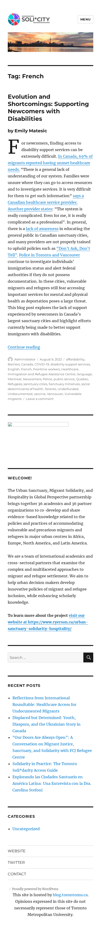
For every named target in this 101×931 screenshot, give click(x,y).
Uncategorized (26, 828)
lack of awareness (42, 228)
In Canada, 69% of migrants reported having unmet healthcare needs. (50, 163)
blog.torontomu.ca (70, 894)
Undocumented (20, 394)
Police (47, 379)
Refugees (15, 384)
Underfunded (68, 389)
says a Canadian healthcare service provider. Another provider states (46, 202)
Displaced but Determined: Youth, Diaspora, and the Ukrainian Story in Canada (46, 724)
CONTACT (17, 874)
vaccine (40, 394)
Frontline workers (46, 369)
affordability (75, 359)
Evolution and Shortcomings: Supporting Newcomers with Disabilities (48, 107)
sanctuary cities (35, 384)
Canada (27, 364)
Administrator (24, 359)
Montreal (15, 379)
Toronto (50, 389)
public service (64, 379)
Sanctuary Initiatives (64, 384)
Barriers (14, 364)
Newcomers (32, 379)
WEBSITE (17, 851)
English (13, 369)
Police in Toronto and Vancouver (49, 255)
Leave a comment (40, 399)
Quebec (82, 379)
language (84, 374)
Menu (85, 19)
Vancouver (55, 394)
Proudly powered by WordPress (35, 889)
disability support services (70, 364)
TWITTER (16, 862)
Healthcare (69, 369)
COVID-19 (42, 364)
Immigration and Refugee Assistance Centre (41, 374)
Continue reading (24, 347)
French (26, 369)
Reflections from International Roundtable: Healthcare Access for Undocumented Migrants (44, 704)
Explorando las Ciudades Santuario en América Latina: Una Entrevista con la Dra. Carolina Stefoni (51, 783)
